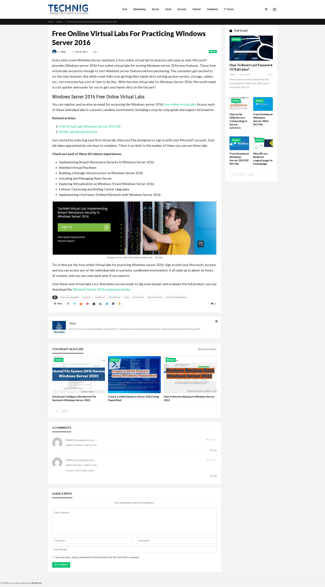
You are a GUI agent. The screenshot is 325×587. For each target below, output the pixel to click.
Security (181, 9)
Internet (196, 9)
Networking (139, 9)
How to (126, 297)
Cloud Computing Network (69, 297)
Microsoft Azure (138, 297)
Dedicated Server (114, 297)
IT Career (229, 9)
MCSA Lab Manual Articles (78, 132)
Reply (214, 450)
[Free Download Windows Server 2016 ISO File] (263, 104)
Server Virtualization (155, 297)
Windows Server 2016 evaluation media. (101, 289)
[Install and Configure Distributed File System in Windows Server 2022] (78, 374)
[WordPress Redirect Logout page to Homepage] (263, 143)
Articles (236, 101)
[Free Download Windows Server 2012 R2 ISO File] (239, 143)
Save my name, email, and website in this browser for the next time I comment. (97, 557)
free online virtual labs (180, 104)
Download (212, 9)
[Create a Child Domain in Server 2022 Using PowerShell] (134, 374)
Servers (213, 51)
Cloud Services (100, 297)
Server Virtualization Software (176, 297)
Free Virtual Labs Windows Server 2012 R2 (89, 126)
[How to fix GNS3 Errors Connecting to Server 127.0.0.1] (239, 104)
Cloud (168, 9)
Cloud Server (86, 297)
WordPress (36, 583)
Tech (124, 9)
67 (271, 74)
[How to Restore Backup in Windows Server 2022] (190, 374)
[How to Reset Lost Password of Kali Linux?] (251, 48)
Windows (171, 360)
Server (155, 9)
